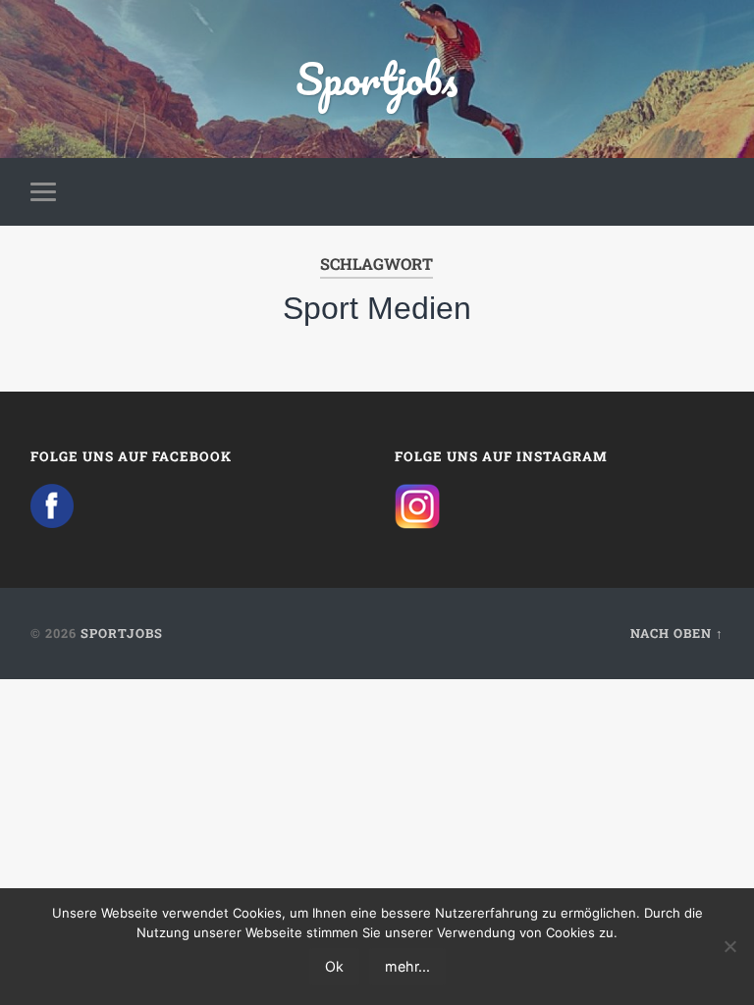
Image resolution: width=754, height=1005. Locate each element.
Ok (334, 966)
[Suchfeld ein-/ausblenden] (712, 191)
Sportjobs (377, 78)
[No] (729, 946)
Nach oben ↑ (677, 633)
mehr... (407, 966)
